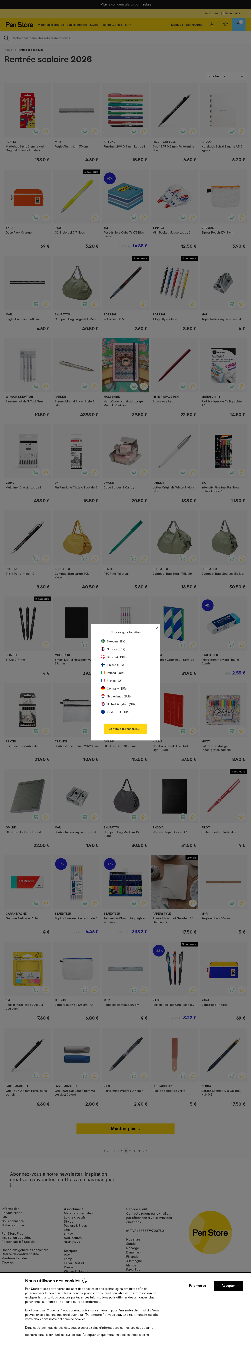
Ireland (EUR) (115, 672)
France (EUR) (115, 680)
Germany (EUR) (117, 688)
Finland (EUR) (115, 665)
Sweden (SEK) (116, 641)
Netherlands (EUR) (119, 696)
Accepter (228, 1285)
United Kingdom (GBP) (121, 704)
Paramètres (197, 1285)
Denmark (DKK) (117, 657)
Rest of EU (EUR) (118, 712)
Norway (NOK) (116, 649)
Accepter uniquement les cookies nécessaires (116, 1335)
